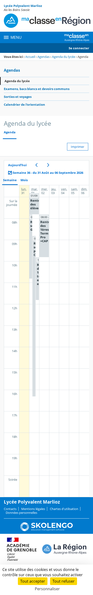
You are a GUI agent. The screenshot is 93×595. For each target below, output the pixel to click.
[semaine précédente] (36, 165)
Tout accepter (32, 581)
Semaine (10, 180)
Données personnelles (21, 513)
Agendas (43, 57)
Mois (24, 180)
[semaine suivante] (48, 165)
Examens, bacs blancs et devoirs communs (36, 89)
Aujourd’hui (17, 165)
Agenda (10, 132)
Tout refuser (63, 581)
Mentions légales (33, 509)
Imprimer (77, 147)
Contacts (10, 509)
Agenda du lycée (63, 57)
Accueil (30, 57)
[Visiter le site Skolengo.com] (46, 530)
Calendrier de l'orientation (24, 104)
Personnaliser (47, 588)
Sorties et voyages (17, 97)
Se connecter (79, 48)
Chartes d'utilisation (64, 509)
